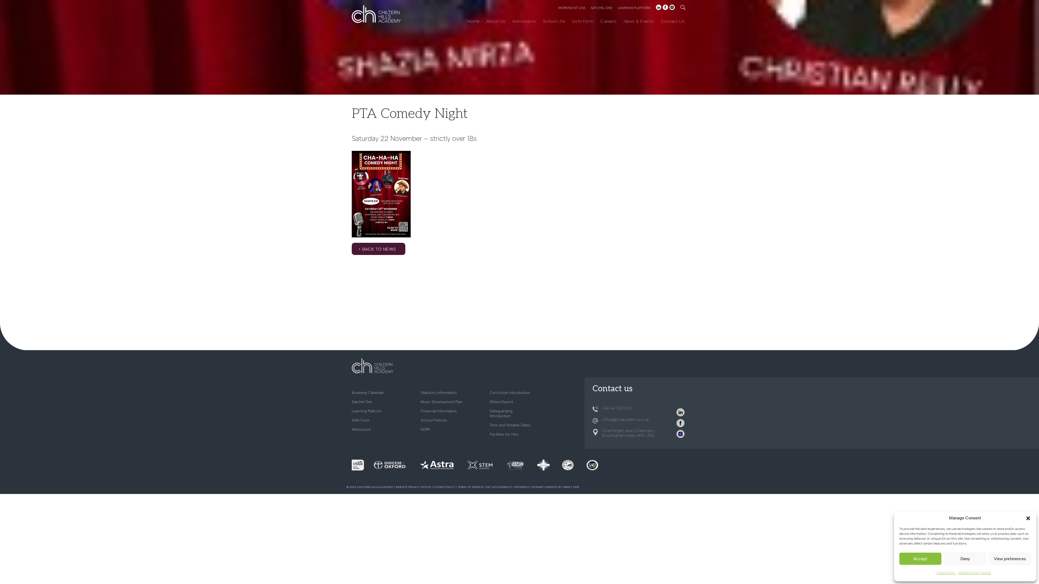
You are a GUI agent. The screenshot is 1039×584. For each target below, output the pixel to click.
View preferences (1010, 558)
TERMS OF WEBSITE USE (474, 487)
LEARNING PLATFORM (634, 8)
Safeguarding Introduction (501, 413)
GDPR (425, 429)
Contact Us (673, 21)
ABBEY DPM (571, 487)
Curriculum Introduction (510, 393)
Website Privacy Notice (974, 573)
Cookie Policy (946, 573)
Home (473, 21)
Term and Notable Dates (510, 425)
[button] (1028, 518)
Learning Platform (367, 411)
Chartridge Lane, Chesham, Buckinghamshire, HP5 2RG (628, 433)
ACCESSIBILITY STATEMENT (510, 487)
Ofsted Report (501, 402)
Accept (920, 558)
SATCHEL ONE (601, 8)
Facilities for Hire (504, 434)
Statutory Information (439, 393)
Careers (609, 21)
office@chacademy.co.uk (625, 419)
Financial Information (439, 411)
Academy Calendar (368, 393)
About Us (495, 21)
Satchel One (362, 402)
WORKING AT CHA (572, 8)
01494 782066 (617, 408)
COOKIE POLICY (444, 487)
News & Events (639, 21)
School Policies (434, 420)
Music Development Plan (441, 402)
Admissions (524, 21)
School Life (554, 21)
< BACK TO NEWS (377, 249)
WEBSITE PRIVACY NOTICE (413, 487)
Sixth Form (583, 21)
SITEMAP (537, 487)
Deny (965, 558)
